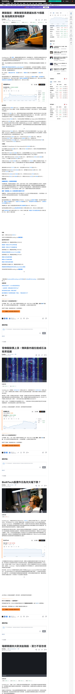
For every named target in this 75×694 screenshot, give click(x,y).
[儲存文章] (39, 20)
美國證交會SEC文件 (56, 5)
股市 (20, 5)
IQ (32, 170)
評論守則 (3, 336)
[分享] (36, 20)
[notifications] (70, 1)
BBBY (12, 107)
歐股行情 (34, 200)
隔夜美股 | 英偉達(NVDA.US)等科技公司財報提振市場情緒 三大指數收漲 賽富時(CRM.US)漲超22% (60, 58)
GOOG (13, 140)
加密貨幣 (17, 5)
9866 (15, 152)
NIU (17, 158)
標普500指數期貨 (24, 78)
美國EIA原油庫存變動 (7, 257)
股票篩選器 (40, 3)
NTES (31, 176)
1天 (4, 90)
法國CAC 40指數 (20, 201)
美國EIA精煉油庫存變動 (7, 262)
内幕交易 (40, 5)
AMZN (23, 138)
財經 (33, 5)
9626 (17, 170)
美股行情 (34, 76)
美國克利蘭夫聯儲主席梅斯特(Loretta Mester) (13, 67)
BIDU (10, 176)
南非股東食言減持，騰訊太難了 (9, 290)
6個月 (11, 90)
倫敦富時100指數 (33, 201)
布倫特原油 (6, 210)
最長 (18, 90)
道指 (17, 72)
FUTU (12, 167)
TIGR (31, 167)
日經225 (51, 31)
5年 (16, 90)
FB (42, 140)
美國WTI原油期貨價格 (34, 210)
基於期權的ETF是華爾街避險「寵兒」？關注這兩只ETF (15, 293)
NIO (11, 152)
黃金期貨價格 (18, 208)
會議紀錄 (50, 5)
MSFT (8, 138)
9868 (40, 157)
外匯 (22, 5)
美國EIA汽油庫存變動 (7, 259)
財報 (47, 5)
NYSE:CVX (16, 390)
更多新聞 (58, 73)
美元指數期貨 (23, 205)
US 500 (51, 35)
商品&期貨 (26, 5)
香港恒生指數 (52, 25)
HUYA (6, 171)
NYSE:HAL (38, 390)
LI (14, 157)
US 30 (51, 33)
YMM (26, 148)
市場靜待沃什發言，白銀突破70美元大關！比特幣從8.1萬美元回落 (60, 52)
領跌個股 (59, 81)
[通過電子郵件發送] (24, 318)
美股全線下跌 (11, 72)
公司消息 (36, 5)
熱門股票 (52, 104)
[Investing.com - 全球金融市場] (6, 1)
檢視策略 (11, 413)
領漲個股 (55, 81)
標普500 (26, 72)
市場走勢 (52, 78)
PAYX (13, 235)
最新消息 (13, 5)
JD (10, 161)
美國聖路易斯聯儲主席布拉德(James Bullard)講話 (13, 266)
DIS (9, 121)
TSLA (11, 131)
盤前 (13, 57)
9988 (16, 174)
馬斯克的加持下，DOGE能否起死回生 (11, 285)
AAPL (12, 136)
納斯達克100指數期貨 (7, 79)
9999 (36, 176)
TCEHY (31, 161)
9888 (15, 176)
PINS (11, 119)
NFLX (29, 136)
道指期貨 (41, 76)
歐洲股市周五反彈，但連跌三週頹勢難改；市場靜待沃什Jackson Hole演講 (60, 69)
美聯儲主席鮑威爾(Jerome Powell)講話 (11, 252)
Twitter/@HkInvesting (31, 279)
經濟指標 (30, 5)
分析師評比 (44, 5)
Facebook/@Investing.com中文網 (15, 279)
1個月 (8, 90)
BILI (12, 170)
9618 (14, 161)
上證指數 (51, 27)
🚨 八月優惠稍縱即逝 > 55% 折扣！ (55, 1)
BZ (13, 148)
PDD (33, 174)
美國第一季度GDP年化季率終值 (9, 244)
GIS (10, 113)
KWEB (28, 146)
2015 (19, 157)
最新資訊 (4, 5)
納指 (39, 72)
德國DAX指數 (7, 201)
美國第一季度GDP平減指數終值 (9, 247)
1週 (6, 90)
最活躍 (51, 81)
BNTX (25, 520)
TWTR (14, 141)
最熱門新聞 (9, 5)
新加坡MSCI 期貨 (52, 29)
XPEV (35, 157)
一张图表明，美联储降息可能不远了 (10, 288)
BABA (11, 174)
